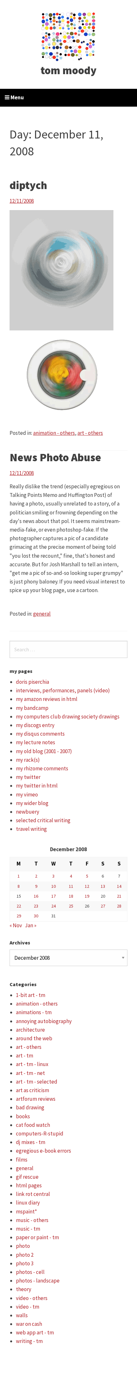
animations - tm (34, 1012)
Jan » (30, 925)
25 (71, 906)
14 (119, 886)
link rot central (33, 1194)
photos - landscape (38, 1280)
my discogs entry (35, 725)
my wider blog (32, 803)
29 (19, 916)
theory (23, 1289)
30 (36, 916)
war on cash (29, 1323)
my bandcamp (32, 707)
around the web (34, 1038)
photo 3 (24, 1263)
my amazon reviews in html (46, 699)
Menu (17, 97)
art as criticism (32, 1090)
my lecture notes (35, 742)
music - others (32, 1220)
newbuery (27, 811)
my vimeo (27, 794)
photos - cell (30, 1272)
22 (19, 906)
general (42, 613)
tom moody (68, 70)
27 (103, 906)
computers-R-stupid (39, 1133)
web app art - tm (35, 1332)
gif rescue (27, 1176)
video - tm (27, 1306)
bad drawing (30, 1107)
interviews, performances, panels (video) (63, 690)
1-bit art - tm (30, 995)
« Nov (16, 925)
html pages (29, 1185)
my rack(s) (28, 759)
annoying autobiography (44, 1021)
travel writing (31, 828)
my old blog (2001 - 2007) (44, 751)
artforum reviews (35, 1098)
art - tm (24, 1055)
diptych (28, 185)
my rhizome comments (42, 768)
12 (87, 886)
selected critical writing (43, 820)
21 (119, 896)
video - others (31, 1298)
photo (23, 1245)
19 (87, 896)
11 (71, 886)
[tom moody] (68, 35)
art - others (90, 432)
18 (71, 896)
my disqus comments (40, 733)
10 (53, 886)
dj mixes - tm (30, 1142)
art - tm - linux (32, 1064)
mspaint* (26, 1211)
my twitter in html (37, 785)
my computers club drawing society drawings (67, 716)
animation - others (54, 432)
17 (53, 896)
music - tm (28, 1228)
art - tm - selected (36, 1081)
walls (22, 1315)
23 (36, 906)
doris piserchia (32, 681)
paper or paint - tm (37, 1237)
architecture (30, 1029)
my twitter (28, 777)
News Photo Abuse (55, 457)
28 (119, 906)
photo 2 (24, 1254)
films (21, 1159)
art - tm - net (30, 1073)
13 (103, 886)
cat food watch (33, 1124)
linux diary (28, 1202)
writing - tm (29, 1341)
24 (53, 906)
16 (36, 896)
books (23, 1116)
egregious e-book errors (43, 1150)
